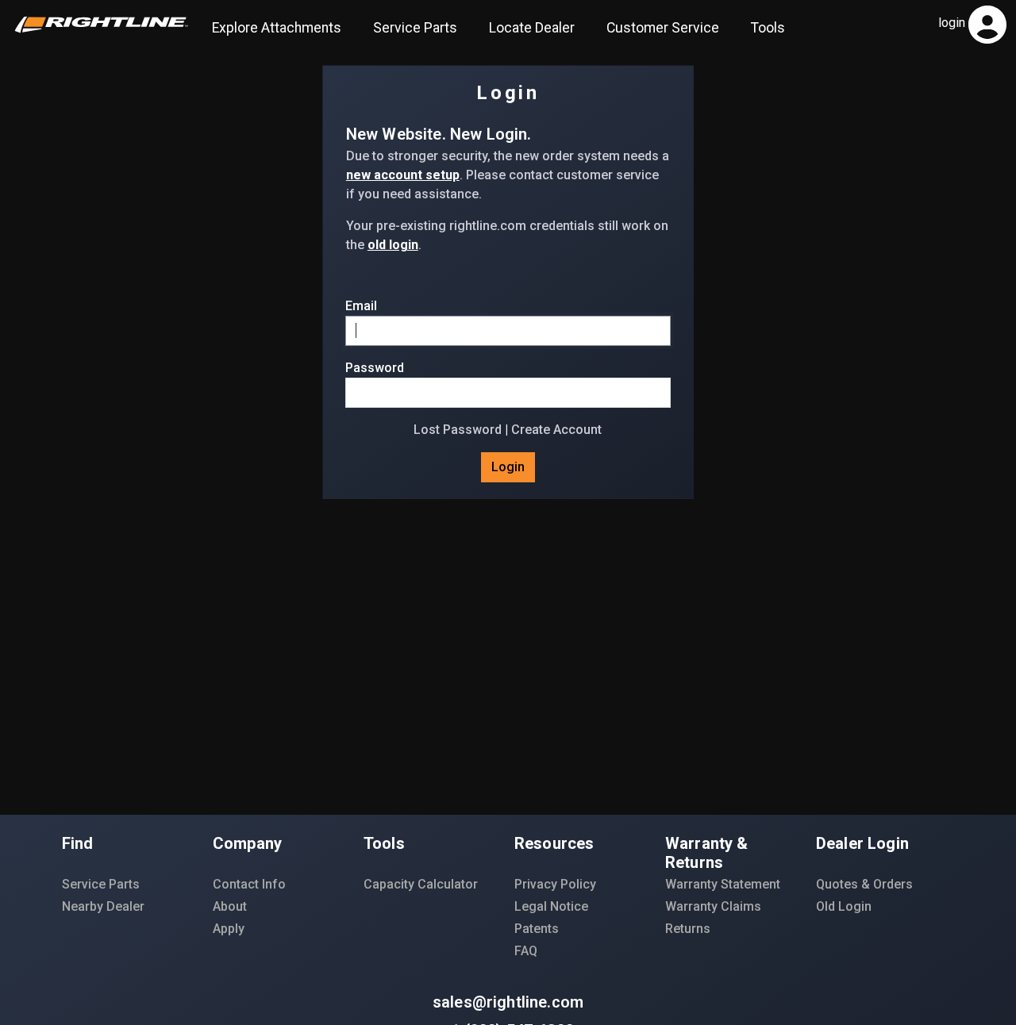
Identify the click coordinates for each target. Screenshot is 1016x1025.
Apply (228, 928)
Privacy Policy (555, 884)
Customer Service (662, 28)
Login (508, 466)
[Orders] (992, 23)
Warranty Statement (722, 884)
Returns (687, 928)
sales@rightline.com (508, 1002)
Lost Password (458, 429)
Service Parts (415, 28)
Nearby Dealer (103, 906)
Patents (536, 928)
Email (361, 305)
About (230, 906)
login (951, 22)
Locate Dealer (532, 28)
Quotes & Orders (864, 884)
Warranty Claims (713, 906)
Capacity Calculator (421, 884)
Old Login (844, 906)
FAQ (525, 950)
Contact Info (249, 884)
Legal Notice (551, 906)
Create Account (556, 429)
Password (374, 367)
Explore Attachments (276, 28)
